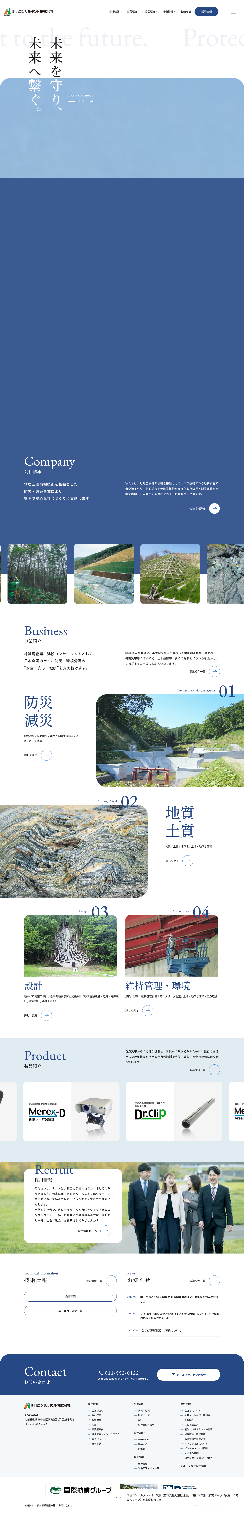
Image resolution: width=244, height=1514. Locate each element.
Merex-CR (143, 1439)
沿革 (94, 1424)
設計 (140, 1420)
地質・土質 (144, 1415)
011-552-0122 (118, 1372)
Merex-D (142, 1444)
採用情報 (185, 1404)
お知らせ (186, 11)
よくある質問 (192, 1453)
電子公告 (96, 1438)
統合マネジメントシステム (106, 1434)
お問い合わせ (66, 1505)
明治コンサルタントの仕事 (198, 1429)
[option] (49, 574)
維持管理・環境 (146, 1424)
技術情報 (168, 11)
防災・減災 (144, 1410)
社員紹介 (189, 1420)
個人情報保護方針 (46, 1505)
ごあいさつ (97, 1410)
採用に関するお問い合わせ (198, 1457)
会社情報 (114, 11)
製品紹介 (150, 11)
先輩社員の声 (192, 1424)
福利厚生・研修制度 (195, 1434)
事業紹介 (132, 11)
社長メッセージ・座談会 (197, 1415)
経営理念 (96, 1420)
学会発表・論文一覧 (148, 1468)
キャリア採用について (196, 1443)
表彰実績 (142, 1463)
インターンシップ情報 (196, 1448)
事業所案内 (97, 1429)
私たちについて (193, 1410)
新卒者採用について (195, 1438)
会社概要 (96, 1415)
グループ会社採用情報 (193, 1466)
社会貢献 (96, 1443)
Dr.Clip (141, 1448)
